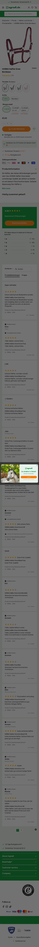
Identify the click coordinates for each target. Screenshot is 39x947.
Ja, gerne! (29, 477)
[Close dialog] (37, 465)
